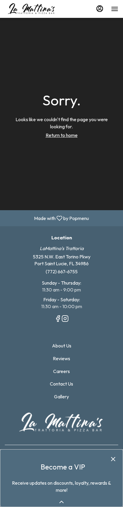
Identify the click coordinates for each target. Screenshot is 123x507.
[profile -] (99, 8)
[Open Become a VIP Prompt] (61, 502)
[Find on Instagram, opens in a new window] (65, 319)
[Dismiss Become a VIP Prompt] (113, 459)
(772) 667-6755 (62, 271)
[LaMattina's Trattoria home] (32, 8)
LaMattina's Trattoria (61, 422)
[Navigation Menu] (114, 9)
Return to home (62, 135)
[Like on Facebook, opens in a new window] (57, 319)
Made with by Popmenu (46, 218)
